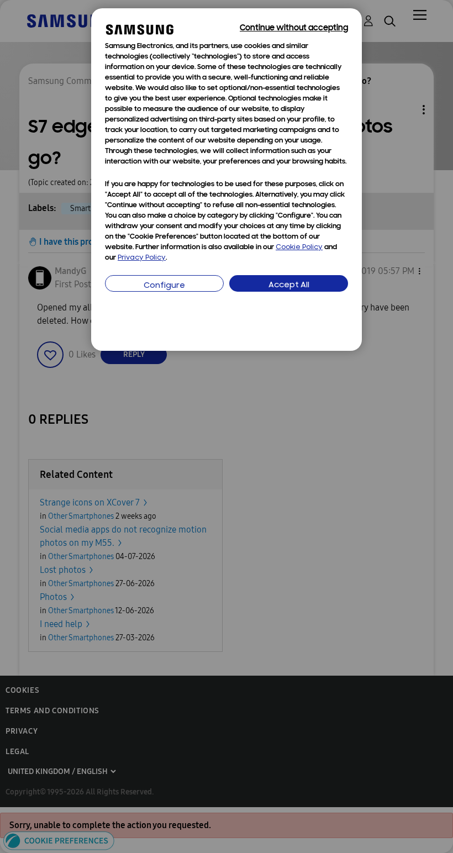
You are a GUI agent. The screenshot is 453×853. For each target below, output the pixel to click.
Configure (164, 286)
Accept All (288, 285)
